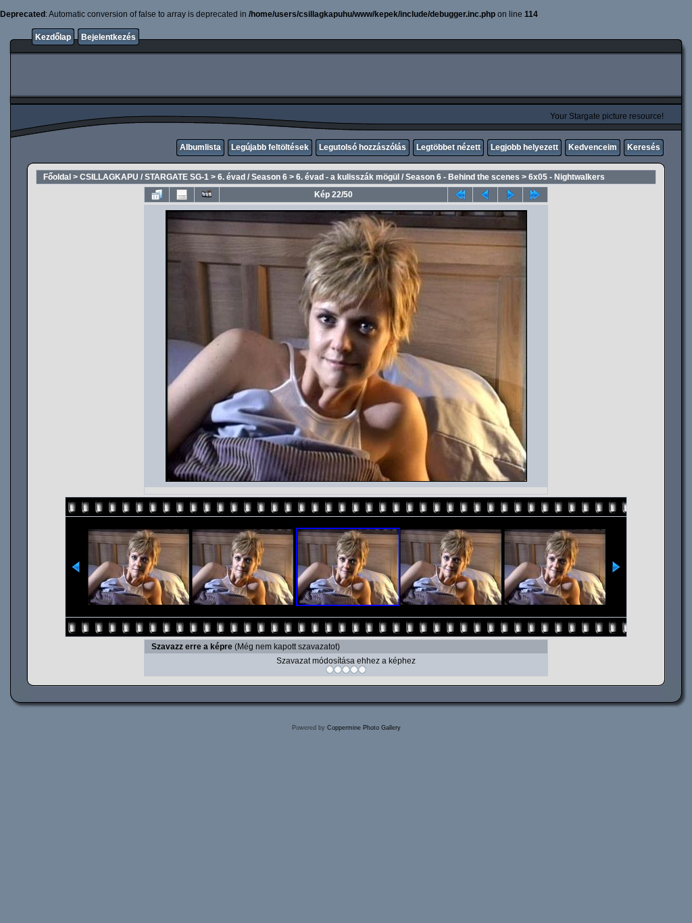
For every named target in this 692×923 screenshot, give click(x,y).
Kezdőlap (53, 37)
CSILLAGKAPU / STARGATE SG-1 (144, 177)
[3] (346, 670)
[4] (354, 670)
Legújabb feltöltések (270, 147)
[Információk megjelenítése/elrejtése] (182, 194)
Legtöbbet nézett (448, 147)
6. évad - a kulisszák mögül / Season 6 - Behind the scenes (408, 177)
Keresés (643, 147)
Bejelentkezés (108, 37)
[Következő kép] (510, 194)
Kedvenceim (592, 147)
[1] (330, 670)
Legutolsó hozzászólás (362, 147)
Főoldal (57, 177)
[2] (338, 670)
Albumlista (200, 147)
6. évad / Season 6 (252, 177)
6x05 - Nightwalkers (566, 177)
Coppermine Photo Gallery (364, 727)
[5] (362, 670)
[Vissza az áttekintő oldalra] (157, 194)
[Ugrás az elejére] (460, 194)
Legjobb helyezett (524, 147)
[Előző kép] (485, 194)
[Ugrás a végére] (535, 194)
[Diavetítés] (207, 194)
